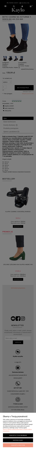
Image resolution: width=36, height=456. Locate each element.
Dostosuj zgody (18, 440)
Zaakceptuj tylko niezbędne (18, 435)
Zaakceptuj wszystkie (18, 445)
